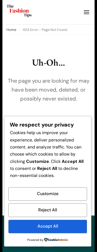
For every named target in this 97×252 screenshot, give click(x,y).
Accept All (47, 226)
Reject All (47, 210)
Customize (47, 193)
